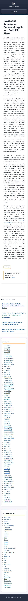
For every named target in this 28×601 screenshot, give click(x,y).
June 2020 (7, 493)
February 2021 (8, 477)
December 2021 (8, 456)
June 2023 (7, 419)
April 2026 (7, 354)
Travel (5, 579)
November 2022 (8, 434)
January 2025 (8, 380)
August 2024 (7, 391)
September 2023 (9, 413)
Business (6, 523)
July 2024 (7, 393)
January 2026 (8, 356)
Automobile (7, 519)
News (5, 558)
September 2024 (9, 389)
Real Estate (7, 564)
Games (6, 540)
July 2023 (7, 417)
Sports (6, 575)
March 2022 (7, 450)
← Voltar (7, 267)
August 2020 (7, 489)
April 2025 (7, 374)
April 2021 (7, 473)
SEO (5, 566)
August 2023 (7, 415)
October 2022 (8, 436)
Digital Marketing (9, 525)
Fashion (6, 532)
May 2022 (7, 446)
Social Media (7, 570)
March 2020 (7, 499)
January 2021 (8, 479)
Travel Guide (7, 581)
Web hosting (7, 587)
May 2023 (7, 421)
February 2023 (8, 428)
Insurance (6, 550)
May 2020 (7, 495)
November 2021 (8, 458)
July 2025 (7, 368)
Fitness (6, 536)
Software (6, 572)
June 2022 (7, 444)
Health (6, 544)
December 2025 (8, 358)
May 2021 (7, 471)
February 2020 (8, 501)
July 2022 (7, 442)
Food (5, 538)
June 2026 (7, 350)
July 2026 (7, 348)
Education (7, 527)
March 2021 (7, 475)
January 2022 (8, 454)
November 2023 (8, 409)
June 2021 (7, 469)
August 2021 (7, 465)
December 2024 (8, 382)
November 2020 (8, 483)
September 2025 (9, 364)
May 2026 (7, 352)
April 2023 (7, 424)
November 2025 (8, 360)
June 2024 (7, 395)
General (6, 542)
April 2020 (7, 497)
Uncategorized (8, 583)
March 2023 (7, 426)
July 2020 (7, 491)
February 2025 (8, 378)
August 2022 (7, 440)
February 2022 (8, 452)
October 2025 (8, 362)
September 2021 (8, 463)
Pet (5, 560)
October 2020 (8, 485)
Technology (7, 577)
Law (5, 554)
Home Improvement (9, 548)
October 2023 (8, 411)
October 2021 (8, 460)
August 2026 (7, 346)
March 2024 (7, 401)
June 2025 (7, 370)
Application (7, 517)
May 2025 (7, 372)
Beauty (6, 521)
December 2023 (8, 407)
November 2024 (8, 385)
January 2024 (8, 405)
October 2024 (8, 387)
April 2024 (7, 399)
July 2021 (6, 467)
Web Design (7, 585)
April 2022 (7, 448)
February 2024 (8, 403)
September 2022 (9, 438)
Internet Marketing (9, 552)
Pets (5, 562)
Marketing (7, 556)
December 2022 (8, 432)
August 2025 (7, 366)
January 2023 (8, 430)
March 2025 (7, 376)
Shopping (6, 568)
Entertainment (8, 529)
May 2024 (7, 397)
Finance (13, 277)
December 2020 (8, 481)
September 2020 (9, 487)
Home (5, 546)
